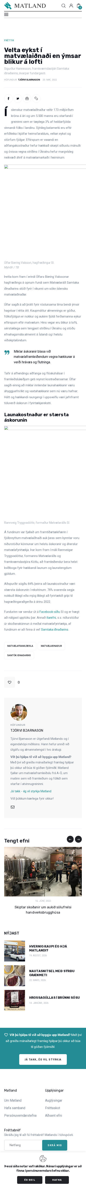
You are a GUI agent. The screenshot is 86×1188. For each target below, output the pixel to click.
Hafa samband (14, 1108)
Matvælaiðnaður (51, 646)
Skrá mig (55, 1145)
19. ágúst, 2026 (38, 955)
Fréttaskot (52, 1108)
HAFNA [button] (57, 1180)
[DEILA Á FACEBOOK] (8, 98)
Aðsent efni (53, 1116)
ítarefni (51, 618)
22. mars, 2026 (37, 980)
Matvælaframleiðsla (20, 646)
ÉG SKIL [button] (29, 1180)
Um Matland (13, 1100)
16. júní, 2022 (43, 901)
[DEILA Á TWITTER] (18, 98)
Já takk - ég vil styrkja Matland (30, 791)
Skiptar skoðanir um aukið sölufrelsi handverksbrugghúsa (43, 909)
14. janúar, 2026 (38, 1003)
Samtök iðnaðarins (19, 655)
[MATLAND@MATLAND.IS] (27, 98)
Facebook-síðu (49, 612)
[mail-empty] (12, 807)
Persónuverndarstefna (20, 1116)
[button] (36, 98)
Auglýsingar (53, 1100)
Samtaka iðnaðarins (54, 629)
